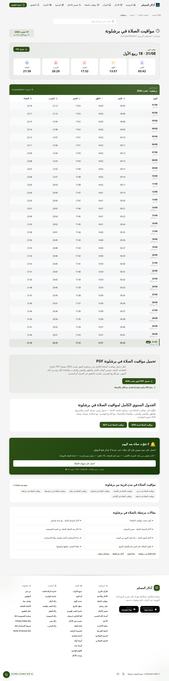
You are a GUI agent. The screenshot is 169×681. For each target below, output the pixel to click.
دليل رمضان (103, 606)
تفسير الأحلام (103, 611)
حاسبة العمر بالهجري (74, 611)
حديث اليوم (78, 601)
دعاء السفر (131, 553)
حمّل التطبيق (26, 611)
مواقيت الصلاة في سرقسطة (55, 491)
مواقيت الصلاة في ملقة (78, 491)
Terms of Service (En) (22, 631)
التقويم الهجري (77, 650)
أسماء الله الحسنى (101, 616)
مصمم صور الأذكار (75, 621)
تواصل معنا (27, 601)
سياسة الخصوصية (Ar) (22, 616)
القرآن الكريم (103, 591)
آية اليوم (79, 596)
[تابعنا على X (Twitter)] (123, 674)
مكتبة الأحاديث (102, 626)
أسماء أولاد (78, 641)
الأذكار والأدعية (102, 596)
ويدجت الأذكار (77, 655)
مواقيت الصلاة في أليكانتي (122, 496)
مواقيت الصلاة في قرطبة (145, 496)
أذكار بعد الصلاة (118, 553)
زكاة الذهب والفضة (49, 606)
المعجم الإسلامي (102, 641)
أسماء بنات (78, 645)
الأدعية (105, 621)
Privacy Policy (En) (23, 621)
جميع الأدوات (77, 591)
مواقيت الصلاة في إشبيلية (100, 491)
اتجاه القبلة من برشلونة (147, 553)
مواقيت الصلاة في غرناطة (31, 491)
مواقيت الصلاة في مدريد (145, 491)
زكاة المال (52, 601)
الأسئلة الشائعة (25, 606)
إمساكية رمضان (103, 553)
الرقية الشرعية (102, 631)
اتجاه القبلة (78, 626)
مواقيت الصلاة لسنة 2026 (142, 424)
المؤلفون (28, 596)
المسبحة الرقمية (76, 631)
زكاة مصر (52, 621)
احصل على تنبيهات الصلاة (84, 463)
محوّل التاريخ (77, 606)
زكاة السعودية (51, 616)
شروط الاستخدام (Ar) (23, 626)
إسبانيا (132, 15)
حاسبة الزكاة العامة (49, 591)
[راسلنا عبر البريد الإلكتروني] (118, 674)
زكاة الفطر (52, 611)
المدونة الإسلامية (102, 636)
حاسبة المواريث (50, 596)
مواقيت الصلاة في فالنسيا (123, 491)
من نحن (28, 591)
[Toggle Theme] (6, 674)
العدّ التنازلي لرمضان (74, 616)
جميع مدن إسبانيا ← (20, 485)
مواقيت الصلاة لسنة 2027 (113, 424)
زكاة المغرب (51, 626)
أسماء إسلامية (77, 636)
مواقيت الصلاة (143, 15)
